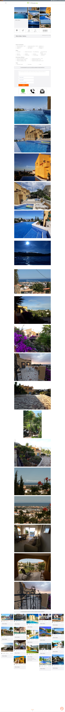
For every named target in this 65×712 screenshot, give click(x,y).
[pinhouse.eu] (32, 3)
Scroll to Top (61, 708)
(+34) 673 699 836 (62, 0)
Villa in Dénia (4, 623)
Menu (5, 2)
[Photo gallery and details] (7, 614)
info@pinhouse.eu (55, 0)
